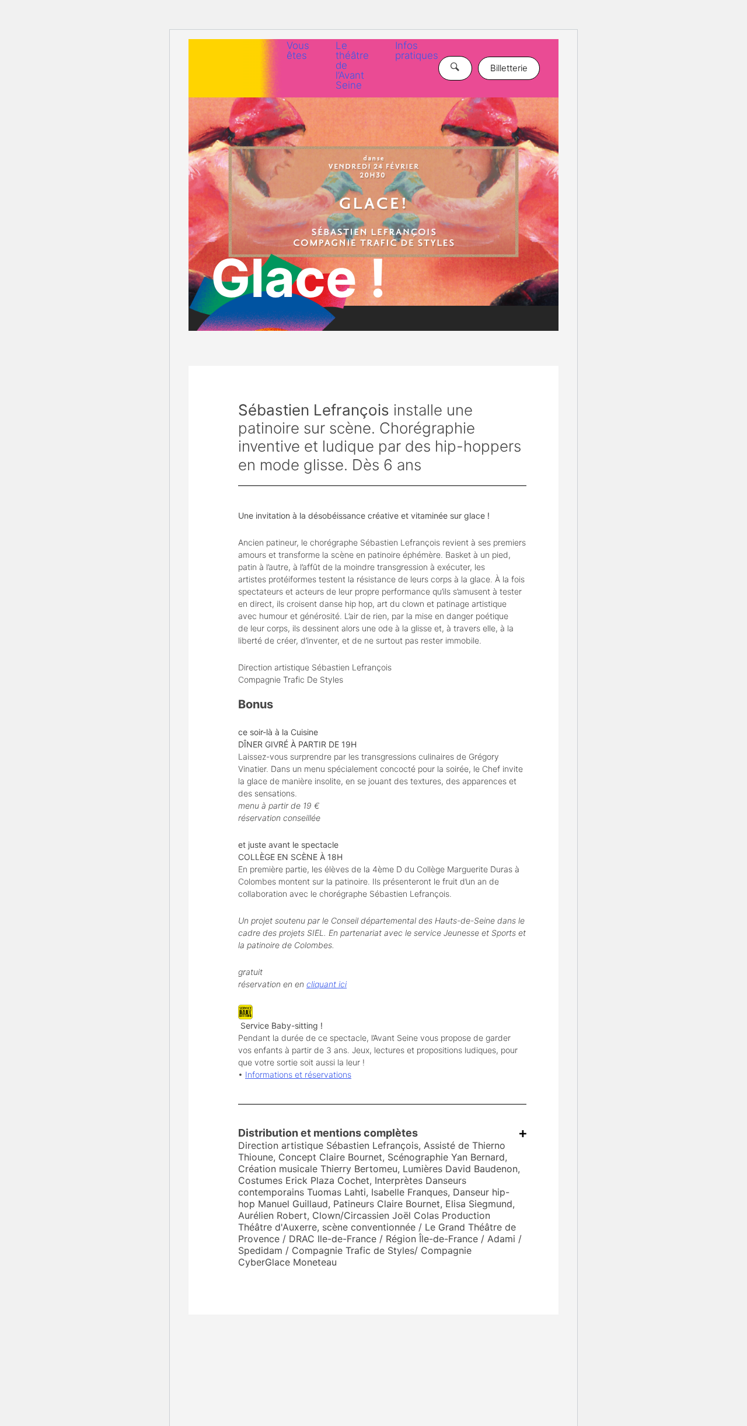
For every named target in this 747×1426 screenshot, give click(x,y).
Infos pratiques (416, 50)
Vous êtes (298, 50)
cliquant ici (326, 984)
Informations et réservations (298, 1074)
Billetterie (509, 68)
